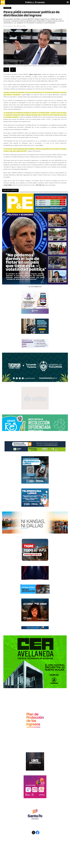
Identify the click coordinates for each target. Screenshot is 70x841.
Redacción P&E (22, 26)
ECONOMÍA (7, 8)
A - (13, 70)
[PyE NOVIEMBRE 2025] (35, 283)
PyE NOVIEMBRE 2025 (35, 286)
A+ (6, 70)
